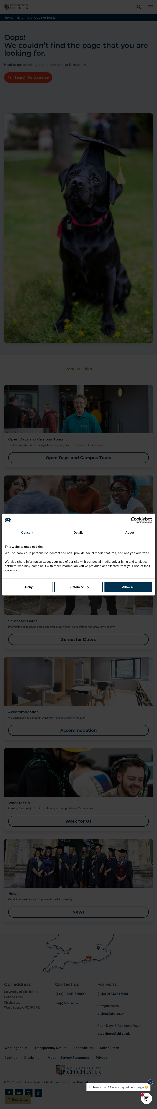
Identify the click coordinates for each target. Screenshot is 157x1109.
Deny (29, 587)
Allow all (128, 587)
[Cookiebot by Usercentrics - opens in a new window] (134, 520)
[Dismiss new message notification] (150, 1082)
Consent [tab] (27, 532)
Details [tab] (79, 532)
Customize (76, 587)
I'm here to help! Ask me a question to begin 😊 (118, 1087)
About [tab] (129, 532)
